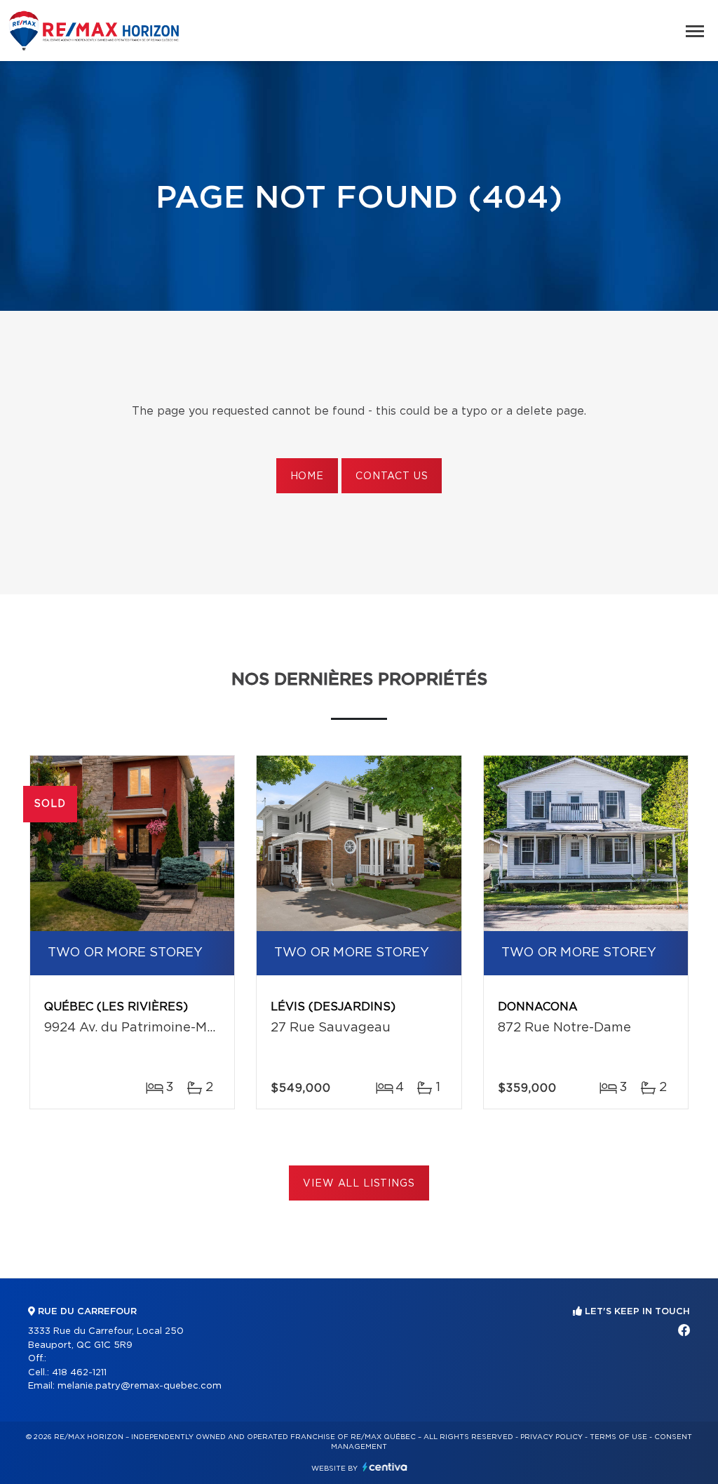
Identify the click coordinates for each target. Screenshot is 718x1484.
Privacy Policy (551, 1436)
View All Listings (358, 1184)
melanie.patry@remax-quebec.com (139, 1386)
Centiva (385, 1466)
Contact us (391, 476)
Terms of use (618, 1436)
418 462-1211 (79, 1372)
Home (307, 476)
